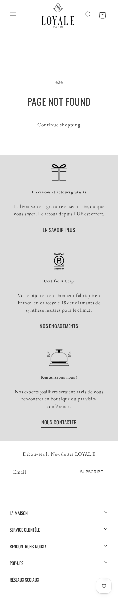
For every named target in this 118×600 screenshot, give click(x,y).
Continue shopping (59, 124)
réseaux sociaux (24, 579)
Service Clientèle (25, 529)
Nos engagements (59, 325)
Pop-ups (16, 563)
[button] (102, 15)
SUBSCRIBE (91, 472)
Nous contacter (59, 421)
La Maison (19, 513)
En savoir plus (59, 229)
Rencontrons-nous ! (28, 546)
